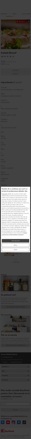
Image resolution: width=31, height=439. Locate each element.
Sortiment (5, 380)
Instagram (13, 422)
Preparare (15, 73)
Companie (5, 375)
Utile (3, 371)
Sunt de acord (15, 241)
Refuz (15, 245)
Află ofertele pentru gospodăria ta (15, 345)
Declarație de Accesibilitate (18, 436)
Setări (15, 249)
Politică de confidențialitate (13, 435)
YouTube (8, 422)
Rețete (14, 14)
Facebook (2, 422)
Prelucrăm (4, 194)
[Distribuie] (2, 56)
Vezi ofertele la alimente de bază (15, 307)
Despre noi (3, 435)
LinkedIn (19, 422)
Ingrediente (15, 70)
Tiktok (24, 422)
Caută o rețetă (26, 14)
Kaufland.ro (4, 14)
